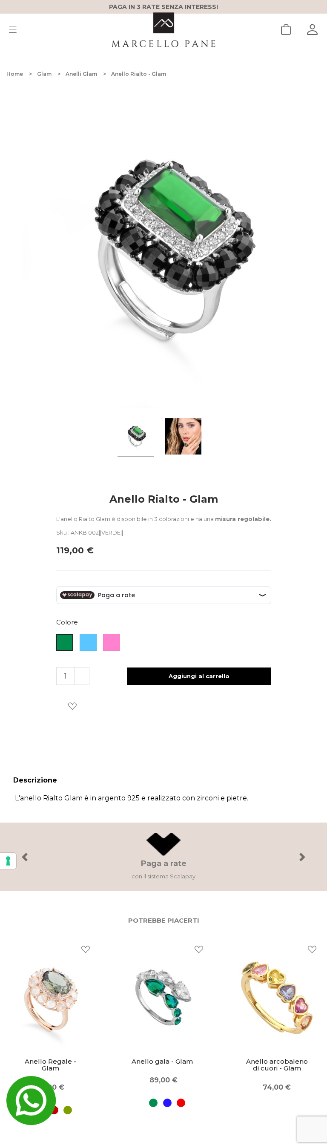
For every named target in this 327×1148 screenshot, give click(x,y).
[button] (24, 857)
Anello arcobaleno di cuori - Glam (166, 1065)
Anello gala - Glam (51, 1061)
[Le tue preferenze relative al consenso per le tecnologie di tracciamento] (8, 861)
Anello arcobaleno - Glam (279, 1065)
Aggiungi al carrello (199, 676)
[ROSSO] (67, 1103)
